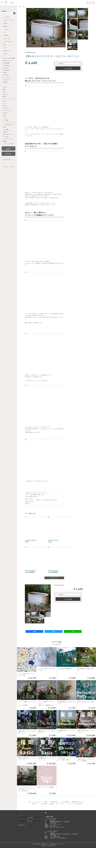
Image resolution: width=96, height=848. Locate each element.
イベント (4, 117)
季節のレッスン (7, 26)
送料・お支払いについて (8, 134)
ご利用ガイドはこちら (54, 577)
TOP (29, 801)
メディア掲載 (5, 120)
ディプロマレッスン (7, 108)
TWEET (53, 631)
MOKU (5, 72)
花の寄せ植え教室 (54, 801)
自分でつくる (5, 94)
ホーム (20, 6)
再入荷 (4, 91)
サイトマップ (71, 803)
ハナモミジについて (37, 801)
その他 (5, 53)
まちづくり (12, 166)
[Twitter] (5, 7)
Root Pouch (6, 75)
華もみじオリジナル (8, 60)
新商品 (4, 89)
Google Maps (66, 821)
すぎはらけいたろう (8, 79)
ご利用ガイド (34, 803)
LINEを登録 (8, 153)
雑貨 (4, 44)
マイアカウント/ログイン (8, 139)
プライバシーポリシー (60, 803)
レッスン (4, 103)
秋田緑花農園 (6, 63)
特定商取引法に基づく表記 (77, 801)
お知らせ (4, 101)
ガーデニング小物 (7, 41)
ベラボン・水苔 (7, 38)
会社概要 (51, 803)
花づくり (6, 166)
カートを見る (6, 17)
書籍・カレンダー (7, 50)
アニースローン (7, 77)
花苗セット (6, 23)
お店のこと (5, 105)
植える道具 (6, 35)
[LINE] (14, 7)
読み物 (46, 801)
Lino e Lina (6, 67)
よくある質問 (5, 129)
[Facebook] (2, 7)
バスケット (6, 29)
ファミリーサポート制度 (8, 143)
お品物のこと (5, 113)
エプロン (5, 47)
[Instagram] (7, 7)
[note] (12, 7)
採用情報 (5, 141)
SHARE (34, 631)
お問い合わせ (79, 803)
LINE (73, 631)
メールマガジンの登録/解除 (9, 148)
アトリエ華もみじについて (8, 124)
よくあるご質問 (43, 803)
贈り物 (4, 96)
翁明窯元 (5, 82)
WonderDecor (7, 70)
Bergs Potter (6, 65)
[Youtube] (10, 7)
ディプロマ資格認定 (65, 801)
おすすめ (4, 87)
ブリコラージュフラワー (9, 20)
